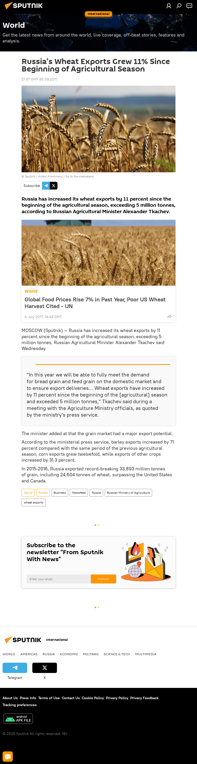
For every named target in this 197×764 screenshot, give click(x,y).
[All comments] (8, 756)
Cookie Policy (93, 698)
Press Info (28, 698)
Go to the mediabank (79, 176)
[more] (169, 316)
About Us (10, 698)
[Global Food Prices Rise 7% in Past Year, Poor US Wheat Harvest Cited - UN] (98, 253)
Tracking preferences (20, 705)
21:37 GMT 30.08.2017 (39, 79)
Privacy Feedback (144, 698)
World (31, 291)
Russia (42, 493)
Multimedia (145, 654)
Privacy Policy (117, 698)
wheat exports (33, 502)
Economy (69, 654)
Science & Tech (117, 654)
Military (90, 654)
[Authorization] (169, 6)
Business (60, 493)
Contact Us (71, 698)
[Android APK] (18, 719)
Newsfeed (79, 493)
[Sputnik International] (25, 10)
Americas (28, 654)
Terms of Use (49, 698)
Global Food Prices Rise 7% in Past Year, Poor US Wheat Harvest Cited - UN (95, 302)
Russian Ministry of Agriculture (128, 493)
